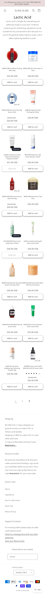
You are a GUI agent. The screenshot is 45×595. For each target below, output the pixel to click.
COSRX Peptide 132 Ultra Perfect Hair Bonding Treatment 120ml (12, 157)
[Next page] (29, 401)
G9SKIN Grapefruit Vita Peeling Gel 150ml (32, 111)
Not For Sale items (12, 500)
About (7, 489)
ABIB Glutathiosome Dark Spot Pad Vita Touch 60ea (33, 284)
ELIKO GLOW (25, 590)
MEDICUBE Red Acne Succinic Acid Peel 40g (12, 197)
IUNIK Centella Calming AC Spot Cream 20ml (33, 242)
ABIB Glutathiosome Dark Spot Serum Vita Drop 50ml (12, 284)
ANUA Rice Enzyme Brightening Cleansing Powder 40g (12, 368)
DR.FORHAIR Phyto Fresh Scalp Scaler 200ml (12, 242)
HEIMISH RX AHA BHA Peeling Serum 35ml (12, 325)
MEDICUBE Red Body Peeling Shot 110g (12, 69)
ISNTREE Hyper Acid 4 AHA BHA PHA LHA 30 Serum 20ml (33, 367)
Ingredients (9, 495)
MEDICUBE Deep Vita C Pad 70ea (33, 197)
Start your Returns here (14, 541)
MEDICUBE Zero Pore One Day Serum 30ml (12, 111)
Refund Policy (10, 512)
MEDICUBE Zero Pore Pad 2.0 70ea (33, 69)
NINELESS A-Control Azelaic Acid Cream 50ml (33, 325)
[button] (5, 10)
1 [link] (15, 401)
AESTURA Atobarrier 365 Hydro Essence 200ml (33, 156)
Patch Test (9, 506)
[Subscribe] (35, 557)
